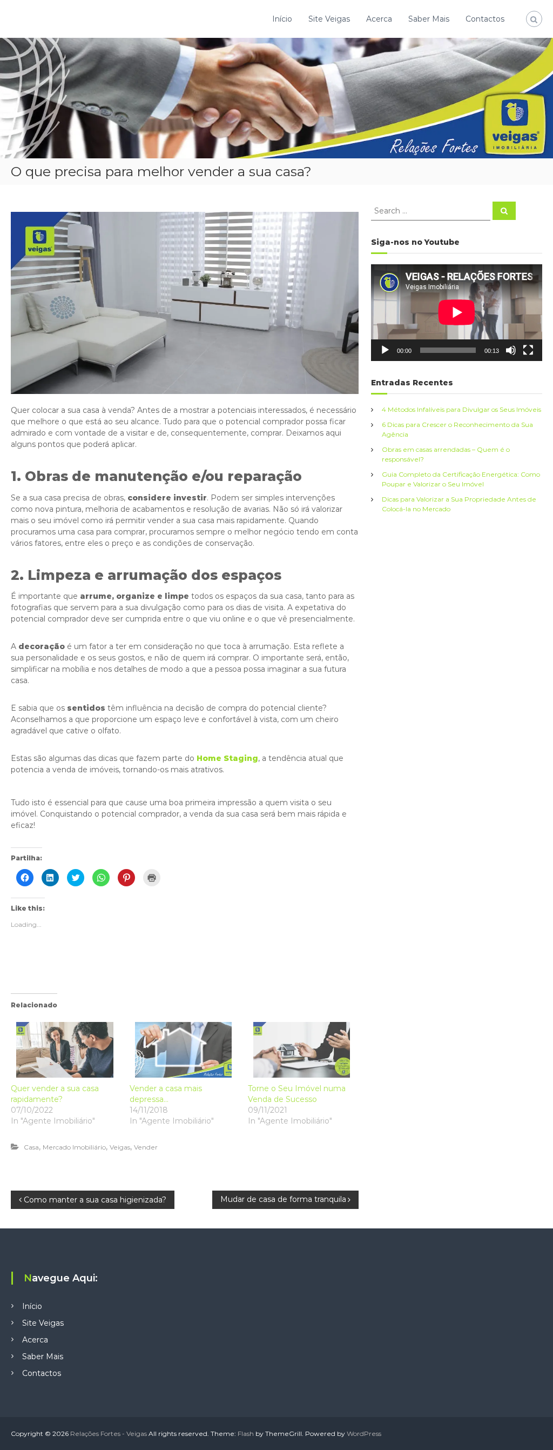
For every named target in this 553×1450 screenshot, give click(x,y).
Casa (31, 1147)
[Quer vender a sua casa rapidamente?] (64, 1050)
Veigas (120, 1147)
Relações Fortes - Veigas (108, 1433)
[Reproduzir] (385, 350)
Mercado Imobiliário (74, 1147)
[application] (456, 312)
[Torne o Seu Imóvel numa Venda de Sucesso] (301, 1050)
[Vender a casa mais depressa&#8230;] (183, 1050)
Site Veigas (329, 19)
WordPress (364, 1433)
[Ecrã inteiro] (528, 350)
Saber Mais (428, 19)
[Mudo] (510, 350)
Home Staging (227, 758)
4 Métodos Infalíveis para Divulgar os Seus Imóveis (461, 409)
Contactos (485, 19)
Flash (246, 1433)
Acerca (379, 19)
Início (282, 19)
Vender (146, 1147)
